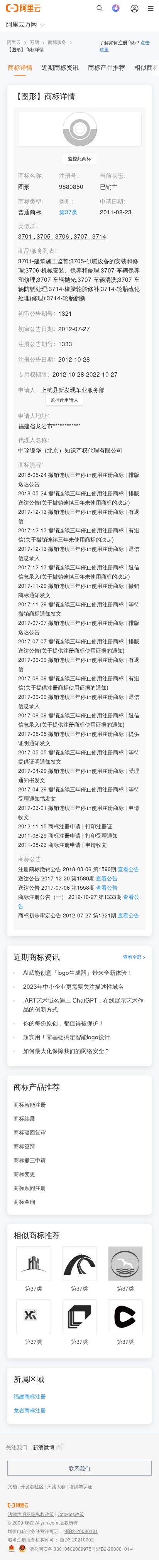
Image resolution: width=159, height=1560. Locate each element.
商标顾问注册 (30, 1187)
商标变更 (24, 1174)
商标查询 (24, 1201)
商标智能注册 (30, 1104)
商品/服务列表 (36, 250)
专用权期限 (32, 374)
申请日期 (111, 201)
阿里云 (14, 42)
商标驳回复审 (30, 1132)
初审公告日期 (35, 328)
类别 (65, 201)
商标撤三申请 (30, 1160)
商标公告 (29, 859)
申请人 (27, 389)
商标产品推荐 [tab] (106, 67)
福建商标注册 (30, 1397)
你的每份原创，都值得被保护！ (63, 1022)
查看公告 (128, 869)
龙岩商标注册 (30, 1411)
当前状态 (111, 175)
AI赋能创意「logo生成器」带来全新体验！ (78, 972)
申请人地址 (32, 415)
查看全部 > (134, 956)
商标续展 (24, 1118)
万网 (34, 42)
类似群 (27, 226)
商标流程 (29, 464)
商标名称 (29, 175)
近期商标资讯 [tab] (60, 67)
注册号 (67, 175)
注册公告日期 (35, 359)
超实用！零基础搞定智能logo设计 (66, 1036)
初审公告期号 (35, 313)
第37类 (68, 211)
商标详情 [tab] (20, 67)
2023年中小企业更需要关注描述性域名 (73, 986)
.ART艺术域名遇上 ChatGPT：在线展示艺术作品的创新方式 (83, 1004)
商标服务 (57, 42)
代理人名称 (32, 440)
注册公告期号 (35, 343)
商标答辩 (24, 1146)
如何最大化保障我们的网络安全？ (66, 1050)
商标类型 (29, 201)
